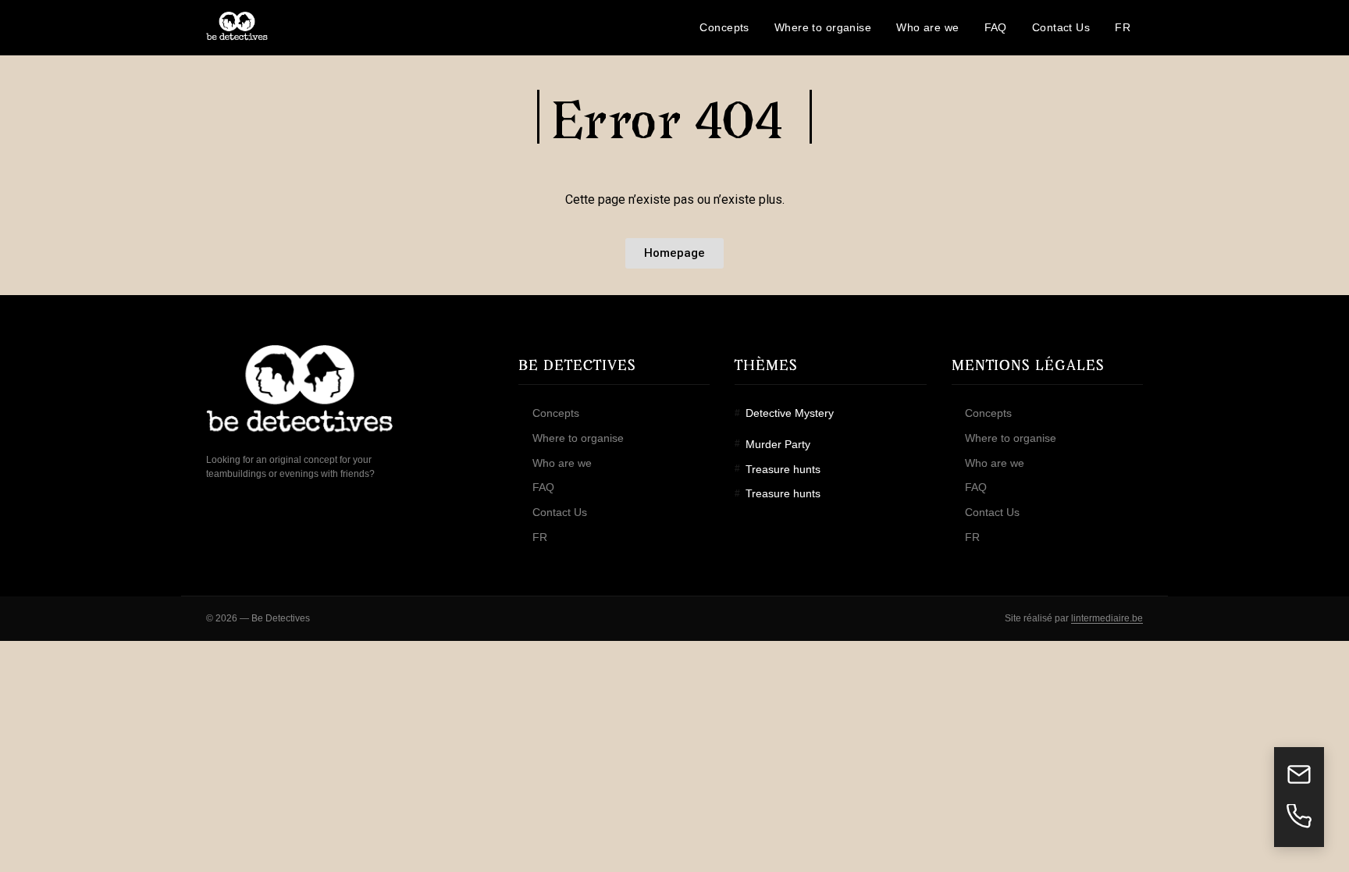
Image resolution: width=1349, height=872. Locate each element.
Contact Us (559, 512)
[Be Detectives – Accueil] (237, 27)
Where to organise (578, 438)
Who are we (562, 463)
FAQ (543, 487)
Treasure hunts (783, 469)
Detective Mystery (789, 413)
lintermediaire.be (1107, 618)
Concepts (555, 413)
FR (539, 537)
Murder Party (778, 444)
